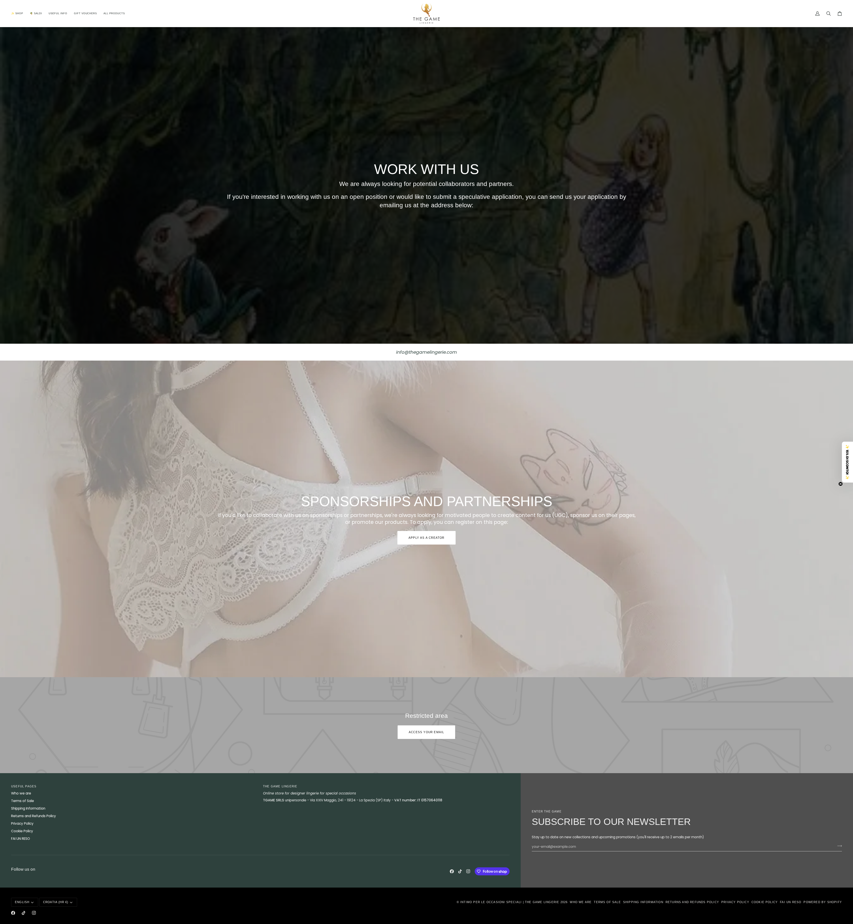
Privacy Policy (22, 823)
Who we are (21, 793)
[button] (18, 13)
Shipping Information (28, 808)
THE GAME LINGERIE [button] (280, 786)
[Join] (838, 846)
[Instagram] (468, 871)
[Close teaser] (840, 484)
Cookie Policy (22, 831)
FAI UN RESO (20, 838)
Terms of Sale (22, 800)
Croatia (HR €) (55, 902)
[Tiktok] (460, 871)
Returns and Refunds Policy (33, 816)
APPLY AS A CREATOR (426, 537)
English (22, 902)
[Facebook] (452, 871)
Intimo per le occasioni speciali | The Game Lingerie (509, 902)
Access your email (426, 732)
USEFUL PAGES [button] (23, 786)
